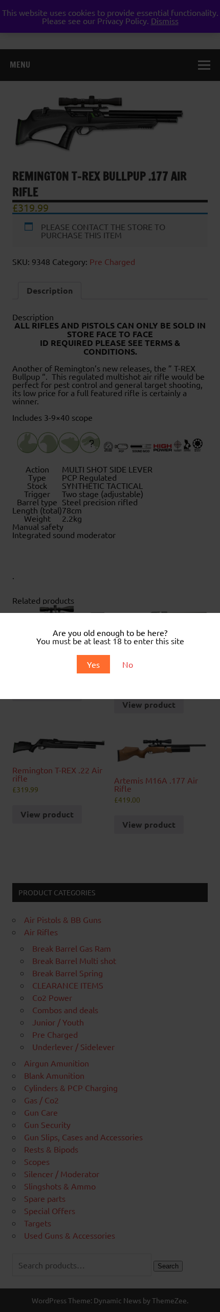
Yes (93, 664)
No (127, 664)
